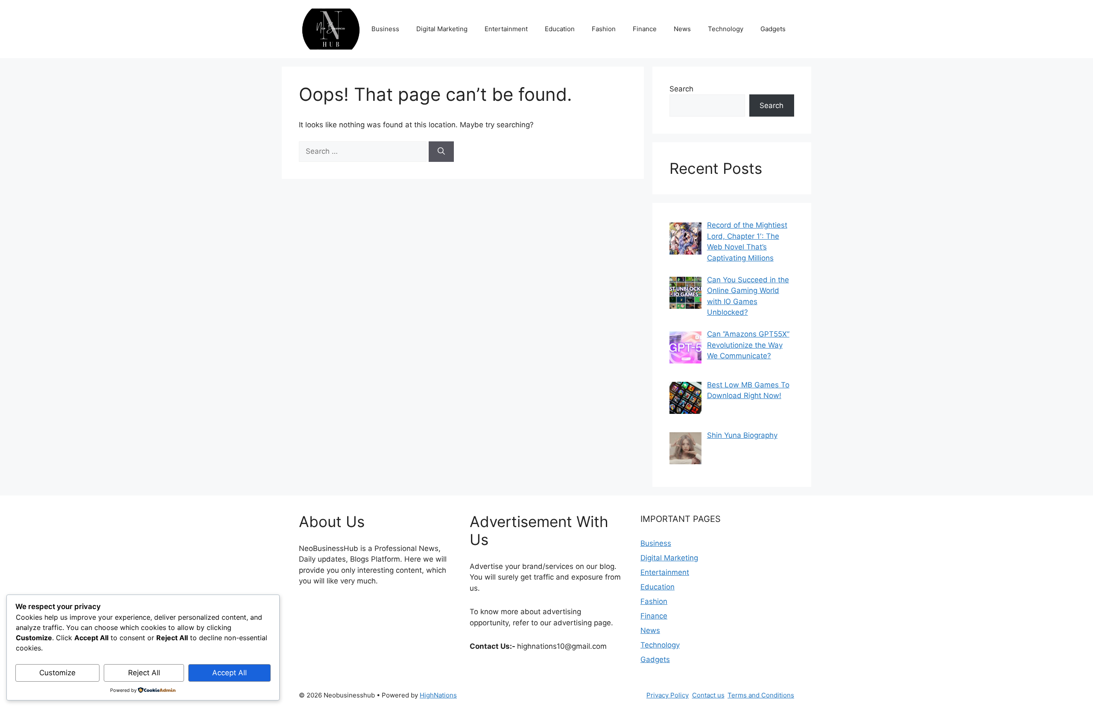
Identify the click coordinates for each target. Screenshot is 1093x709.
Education (560, 29)
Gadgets (773, 29)
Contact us (708, 695)
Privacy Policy (667, 695)
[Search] (441, 151)
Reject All (144, 672)
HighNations (438, 695)
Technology (725, 29)
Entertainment (506, 29)
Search (681, 89)
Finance (645, 29)
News (682, 29)
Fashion (604, 29)
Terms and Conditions (761, 695)
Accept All (229, 672)
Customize (57, 672)
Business (385, 29)
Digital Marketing (442, 29)
